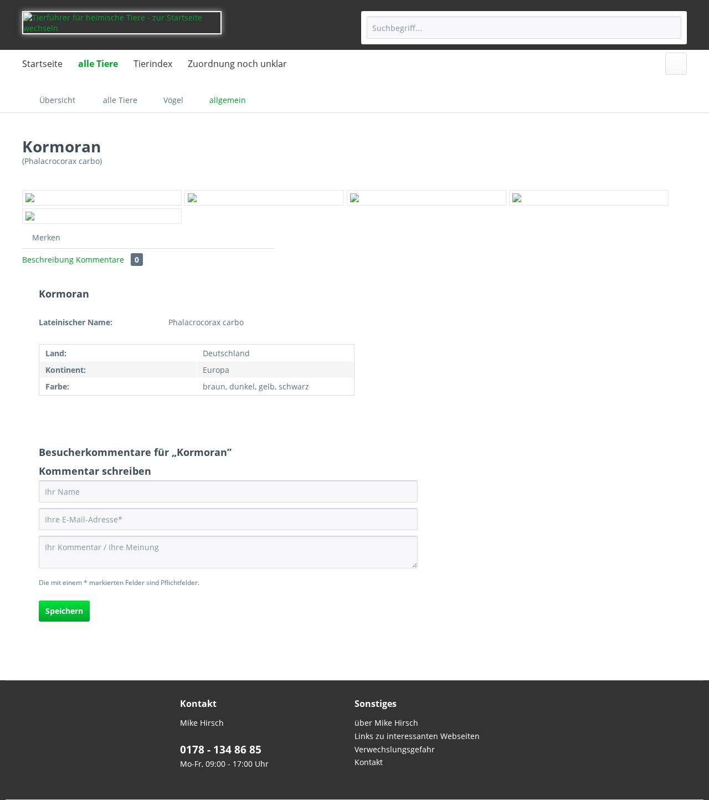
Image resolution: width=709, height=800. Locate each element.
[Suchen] (671, 28)
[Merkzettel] (676, 64)
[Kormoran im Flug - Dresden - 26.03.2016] (102, 216)
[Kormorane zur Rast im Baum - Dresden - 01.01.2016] (426, 198)
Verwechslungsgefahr (394, 749)
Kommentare (107, 259)
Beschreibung (48, 259)
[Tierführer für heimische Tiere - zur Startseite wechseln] (122, 27)
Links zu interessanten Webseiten (417, 736)
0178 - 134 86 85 (220, 749)
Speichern (64, 611)
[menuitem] (524, 27)
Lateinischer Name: (75, 322)
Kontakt (368, 762)
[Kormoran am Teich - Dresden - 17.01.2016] (589, 198)
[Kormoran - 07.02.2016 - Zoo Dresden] (102, 198)
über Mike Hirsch (386, 722)
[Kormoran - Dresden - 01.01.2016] (264, 198)
